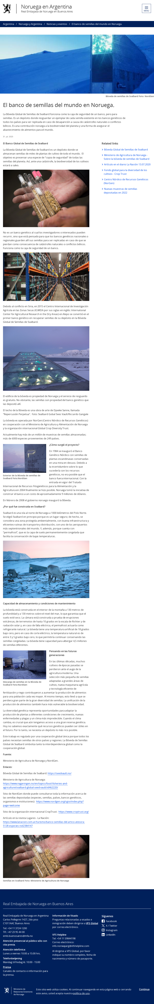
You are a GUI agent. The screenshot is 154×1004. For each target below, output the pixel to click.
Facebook (111, 921)
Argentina (8, 24)
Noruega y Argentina (30, 24)
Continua (144, 989)
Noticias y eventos (57, 24)
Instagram (111, 930)
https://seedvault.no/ (59, 773)
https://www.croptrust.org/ (74, 811)
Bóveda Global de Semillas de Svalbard (126, 149)
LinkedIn (110, 934)
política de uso (81, 993)
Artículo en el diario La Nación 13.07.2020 (127, 164)
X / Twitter (111, 925)
